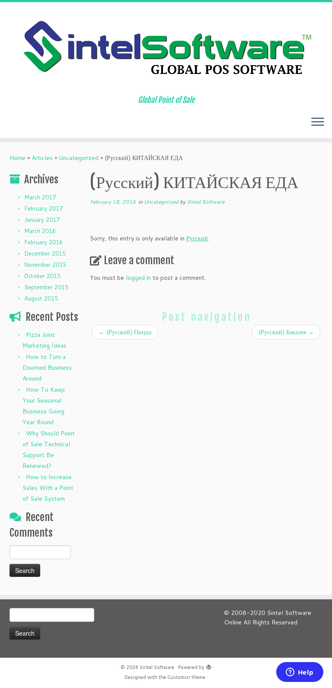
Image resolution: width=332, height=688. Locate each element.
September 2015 (46, 287)
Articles (42, 158)
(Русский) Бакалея (286, 332)
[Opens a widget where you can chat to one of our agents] (299, 673)
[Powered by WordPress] (209, 665)
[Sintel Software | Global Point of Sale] (166, 48)
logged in (138, 277)
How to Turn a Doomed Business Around (47, 367)
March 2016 (40, 231)
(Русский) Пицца (125, 332)
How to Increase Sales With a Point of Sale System (47, 488)
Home (18, 158)
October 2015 (42, 276)
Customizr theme (186, 677)
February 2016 (43, 242)
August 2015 (41, 298)
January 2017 (42, 220)
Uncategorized (79, 158)
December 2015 (45, 253)
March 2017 (40, 197)
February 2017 (43, 208)
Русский (197, 238)
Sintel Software (205, 201)
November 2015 (45, 265)
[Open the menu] (317, 122)
